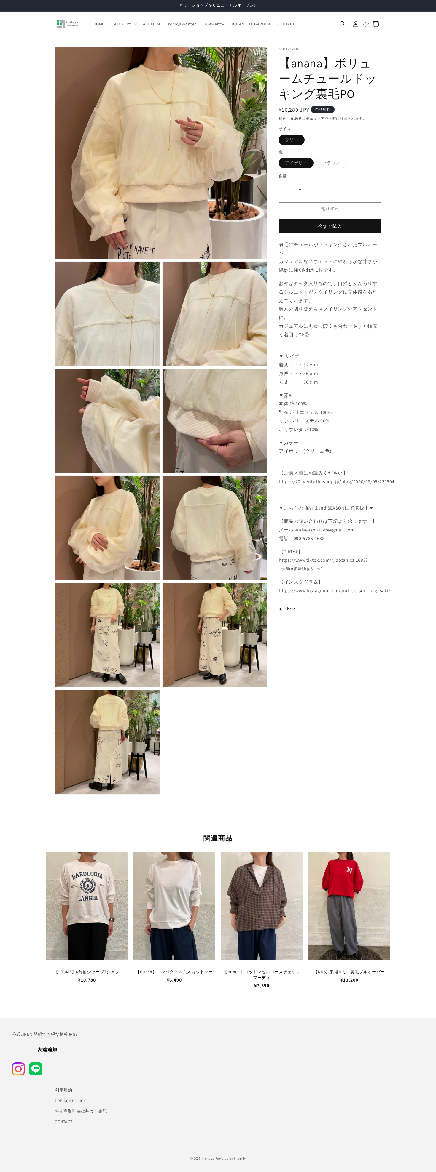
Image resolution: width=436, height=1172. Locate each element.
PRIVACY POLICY (70, 1100)
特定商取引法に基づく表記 (81, 1111)
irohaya (208, 1158)
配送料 (296, 118)
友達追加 (47, 1049)
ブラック (333, 164)
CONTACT (63, 1121)
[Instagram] (18, 1068)
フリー (294, 141)
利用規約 (63, 1090)
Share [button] (290, 608)
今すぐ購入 (330, 226)
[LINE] (35, 1068)
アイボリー (298, 164)
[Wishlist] (365, 24)
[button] (123, 24)
